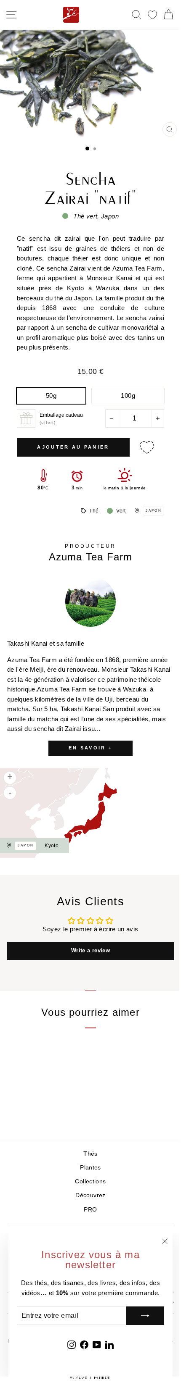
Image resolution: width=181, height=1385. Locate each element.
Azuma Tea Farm (137, 268)
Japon (154, 510)
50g (51, 395)
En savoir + (90, 747)
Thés (90, 1154)
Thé (93, 511)
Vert (120, 511)
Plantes (90, 1167)
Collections (90, 1181)
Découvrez (90, 1195)
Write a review (90, 950)
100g (128, 395)
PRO (90, 1209)
